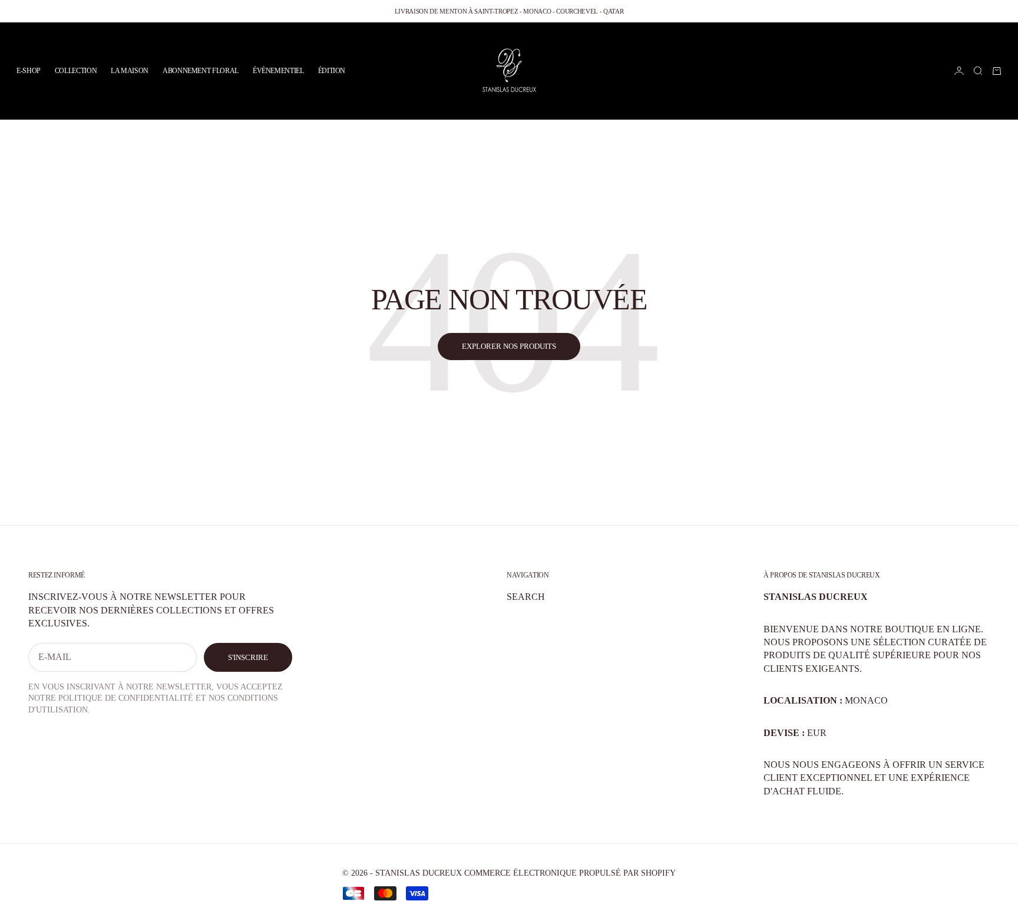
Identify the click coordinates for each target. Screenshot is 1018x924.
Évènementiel (278, 71)
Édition (331, 71)
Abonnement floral (201, 71)
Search (526, 597)
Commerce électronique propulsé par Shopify (570, 873)
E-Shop (28, 71)
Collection (76, 71)
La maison (129, 71)
